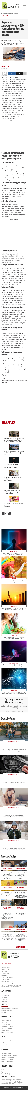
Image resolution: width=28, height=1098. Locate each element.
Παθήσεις (3, 1042)
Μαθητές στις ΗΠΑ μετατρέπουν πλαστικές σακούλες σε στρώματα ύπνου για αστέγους (7, 875)
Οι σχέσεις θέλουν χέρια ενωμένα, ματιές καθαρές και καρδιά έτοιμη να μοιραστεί (14, 504)
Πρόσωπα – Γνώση (7, 1066)
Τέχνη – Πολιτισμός (6, 1030)
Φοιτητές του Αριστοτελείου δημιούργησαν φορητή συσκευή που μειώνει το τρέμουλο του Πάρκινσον (7, 916)
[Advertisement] (14, 137)
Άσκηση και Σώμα (6, 1053)
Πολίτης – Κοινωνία (6, 1028)
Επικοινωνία (5, 979)
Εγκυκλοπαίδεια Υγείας (14, 741)
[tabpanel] (14, 468)
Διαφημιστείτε (5, 973)
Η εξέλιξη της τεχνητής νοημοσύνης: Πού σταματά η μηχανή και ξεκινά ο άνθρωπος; (14, 693)
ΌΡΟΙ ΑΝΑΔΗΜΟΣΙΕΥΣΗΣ (7, 981)
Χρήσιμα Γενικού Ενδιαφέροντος (7, 908)
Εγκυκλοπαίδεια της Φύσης (9, 1055)
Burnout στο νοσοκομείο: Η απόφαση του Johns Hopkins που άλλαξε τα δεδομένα (14, 453)
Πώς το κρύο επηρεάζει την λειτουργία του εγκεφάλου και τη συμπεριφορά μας (14, 849)
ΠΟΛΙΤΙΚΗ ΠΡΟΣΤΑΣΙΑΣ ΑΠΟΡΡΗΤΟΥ (14, 711)
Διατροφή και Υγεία (6, 1010)
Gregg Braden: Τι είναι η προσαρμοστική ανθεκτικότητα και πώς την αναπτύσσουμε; (14, 466)
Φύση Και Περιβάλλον (7, 1061)
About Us (4, 971)
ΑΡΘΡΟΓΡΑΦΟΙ (5, 969)
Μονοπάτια (4, 999)
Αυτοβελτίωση (6, 991)
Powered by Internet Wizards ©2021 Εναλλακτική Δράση (15, 1087)
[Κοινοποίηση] (12, 73)
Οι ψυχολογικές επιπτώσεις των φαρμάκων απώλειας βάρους (14, 783)
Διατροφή (4, 1004)
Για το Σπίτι (10, 13)
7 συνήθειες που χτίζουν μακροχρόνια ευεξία (7, 894)
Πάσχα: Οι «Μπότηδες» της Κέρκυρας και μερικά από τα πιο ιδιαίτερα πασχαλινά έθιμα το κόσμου (21, 937)
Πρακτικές (4, 1001)
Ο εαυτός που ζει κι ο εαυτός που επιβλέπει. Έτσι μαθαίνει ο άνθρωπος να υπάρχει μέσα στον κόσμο (20, 895)
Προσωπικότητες (5, 1072)
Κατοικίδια (4, 1022)
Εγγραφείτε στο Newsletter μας (14, 701)
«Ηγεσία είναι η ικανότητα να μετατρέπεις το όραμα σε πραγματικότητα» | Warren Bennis (7, 936)
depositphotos (5, 967)
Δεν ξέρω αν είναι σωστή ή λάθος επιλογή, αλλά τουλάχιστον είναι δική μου (14, 553)
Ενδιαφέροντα (5, 995)
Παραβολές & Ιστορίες (7, 1026)
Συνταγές (3, 1012)
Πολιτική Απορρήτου (7, 977)
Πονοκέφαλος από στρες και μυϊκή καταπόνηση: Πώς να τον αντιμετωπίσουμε (14, 816)
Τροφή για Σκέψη (5, 1074)
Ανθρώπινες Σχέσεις (6, 1020)
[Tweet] (19, 73)
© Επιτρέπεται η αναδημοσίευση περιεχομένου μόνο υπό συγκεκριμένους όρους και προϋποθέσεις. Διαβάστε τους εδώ (13, 985)
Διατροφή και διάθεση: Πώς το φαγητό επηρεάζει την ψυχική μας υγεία (14, 638)
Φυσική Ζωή (5, 1050)
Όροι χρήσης (4, 975)
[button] (24, 7)
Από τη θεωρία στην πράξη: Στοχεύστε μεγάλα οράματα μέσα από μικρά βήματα (14, 609)
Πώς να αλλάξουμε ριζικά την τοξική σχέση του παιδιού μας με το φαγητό (14, 750)
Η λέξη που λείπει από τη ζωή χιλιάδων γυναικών (20, 914)
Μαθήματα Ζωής (5, 1024)
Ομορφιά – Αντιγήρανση (7, 1057)
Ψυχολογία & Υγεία (7, 888)
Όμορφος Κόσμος (21, 868)
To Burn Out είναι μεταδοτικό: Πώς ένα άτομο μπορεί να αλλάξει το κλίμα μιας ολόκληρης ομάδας (13, 440)
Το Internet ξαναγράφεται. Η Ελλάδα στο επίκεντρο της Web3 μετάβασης (14, 665)
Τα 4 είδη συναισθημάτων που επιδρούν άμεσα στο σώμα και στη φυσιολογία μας (13, 492)
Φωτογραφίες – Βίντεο (7, 1032)
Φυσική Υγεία (4, 15)
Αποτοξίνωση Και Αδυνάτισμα (9, 1008)
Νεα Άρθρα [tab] (8, 423)
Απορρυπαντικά (4, 13)
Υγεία (3, 1037)
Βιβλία (3, 1070)
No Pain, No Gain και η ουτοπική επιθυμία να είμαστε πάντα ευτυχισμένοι (13, 478)
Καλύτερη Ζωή (20, 888)
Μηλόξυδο (16, 13)
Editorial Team (5, 69)
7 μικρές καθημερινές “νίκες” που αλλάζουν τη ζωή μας (14, 581)
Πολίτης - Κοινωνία (7, 868)
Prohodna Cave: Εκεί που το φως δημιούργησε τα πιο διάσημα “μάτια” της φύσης (21, 875)
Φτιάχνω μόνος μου (7, 1059)
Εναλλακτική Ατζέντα (8, 1077)
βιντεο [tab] (6, 514)
